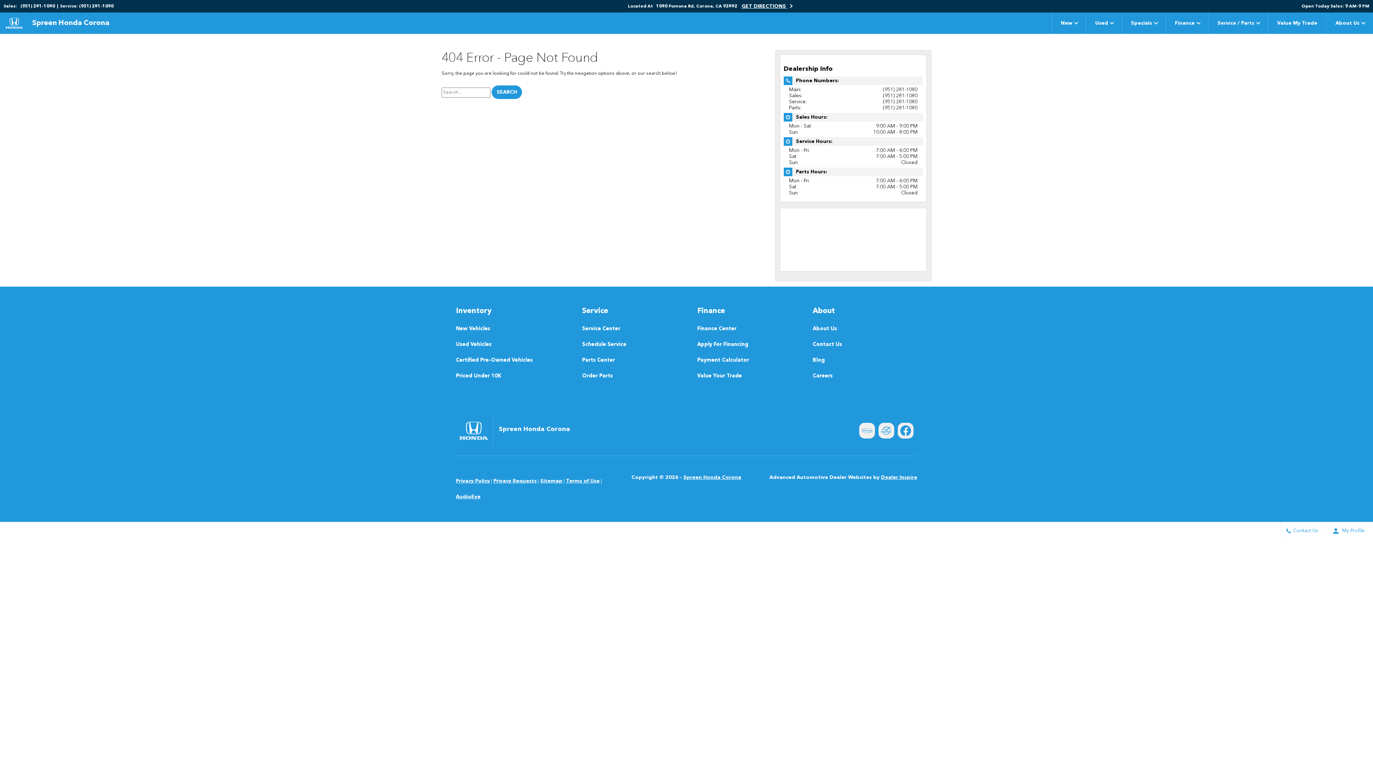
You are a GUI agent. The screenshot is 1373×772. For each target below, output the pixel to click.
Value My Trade (1297, 23)
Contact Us (827, 344)
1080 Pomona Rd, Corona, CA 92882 (696, 6)
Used (1101, 23)
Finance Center (717, 329)
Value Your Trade (719, 376)
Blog (819, 360)
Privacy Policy (473, 481)
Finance (1185, 23)
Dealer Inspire (899, 477)
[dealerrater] (886, 431)
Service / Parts (1235, 23)
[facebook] (906, 431)
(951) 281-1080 (900, 89)
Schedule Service (604, 344)
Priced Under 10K (478, 376)
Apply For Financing (722, 344)
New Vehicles (473, 329)
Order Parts (597, 376)
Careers (823, 376)
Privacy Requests (515, 481)
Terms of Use (583, 481)
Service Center (601, 329)
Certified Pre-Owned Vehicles (494, 360)
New (1066, 23)
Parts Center (598, 360)
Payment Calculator (723, 360)
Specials (1141, 23)
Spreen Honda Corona (712, 477)
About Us (1347, 23)
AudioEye (468, 496)
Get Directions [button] (764, 6)
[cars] (867, 431)
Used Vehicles (474, 344)
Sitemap (551, 481)
